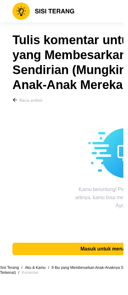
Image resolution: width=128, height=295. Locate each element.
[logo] (43, 11)
